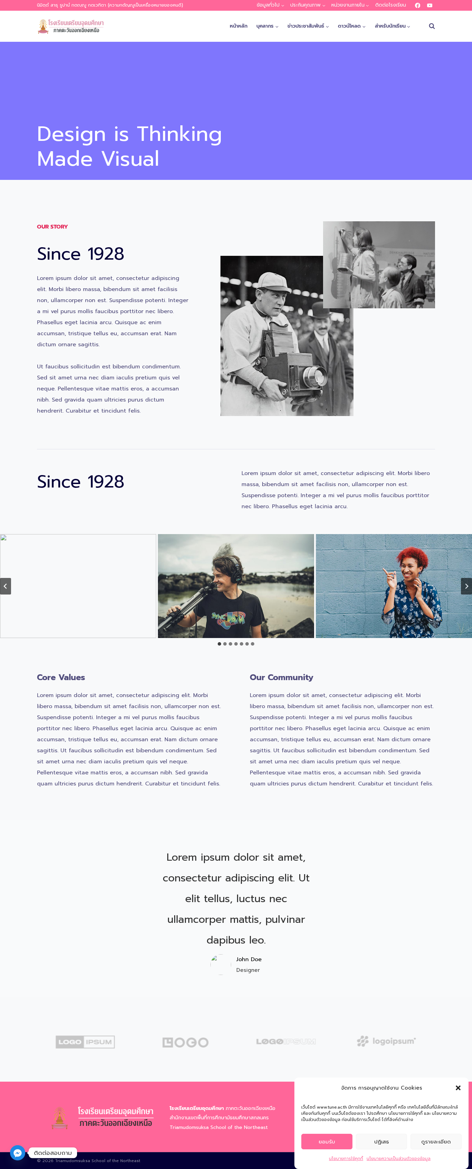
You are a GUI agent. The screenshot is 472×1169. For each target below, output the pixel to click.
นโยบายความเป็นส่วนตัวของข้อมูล (399, 1159)
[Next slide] (466, 586)
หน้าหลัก (238, 26)
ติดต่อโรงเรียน (390, 5)
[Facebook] (417, 5)
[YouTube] (429, 5)
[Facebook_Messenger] (17, 1152)
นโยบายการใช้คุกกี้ (346, 1159)
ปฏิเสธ (381, 1142)
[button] (458, 1087)
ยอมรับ (327, 1142)
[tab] (219, 644)
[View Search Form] (428, 26)
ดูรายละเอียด (436, 1142)
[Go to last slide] (5, 586)
